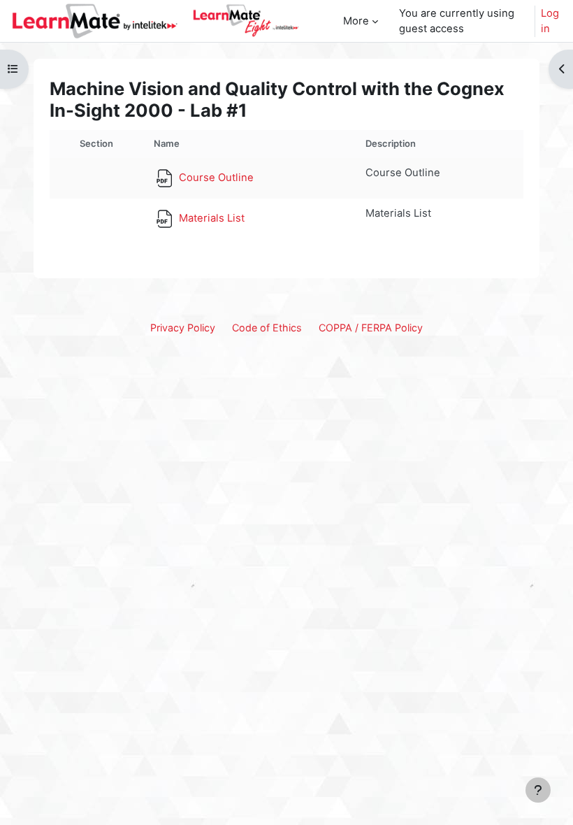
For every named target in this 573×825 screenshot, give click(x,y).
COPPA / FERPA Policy (371, 327)
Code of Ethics (267, 327)
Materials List (210, 218)
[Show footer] (538, 790)
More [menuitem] (356, 21)
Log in (550, 21)
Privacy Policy (182, 327)
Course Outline (215, 177)
